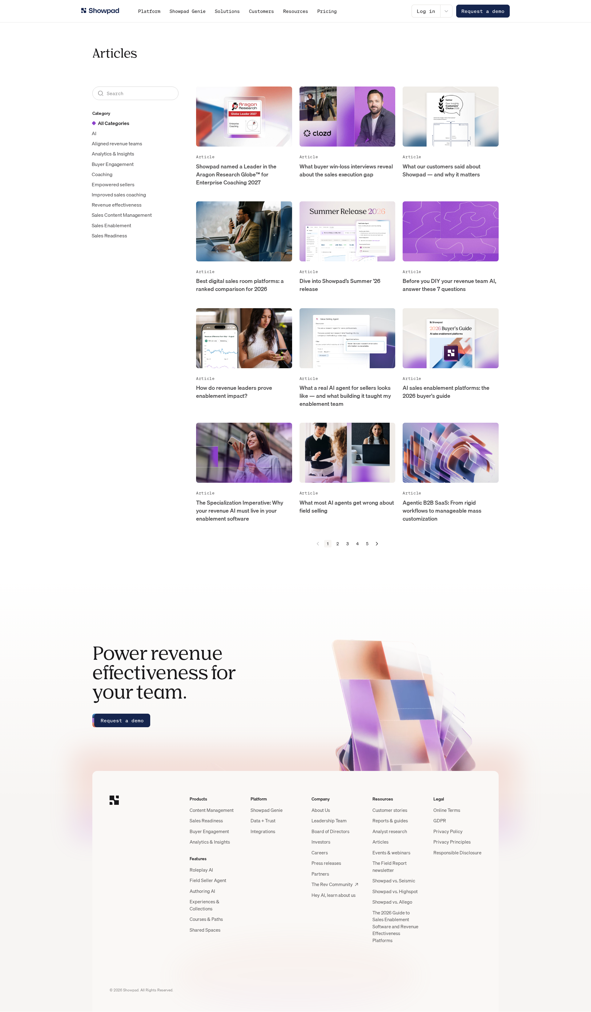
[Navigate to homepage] (100, 11)
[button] (377, 543)
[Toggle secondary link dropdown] (446, 11)
